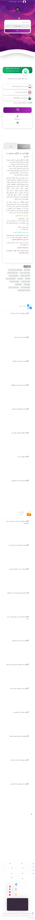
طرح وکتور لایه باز (25, 281)
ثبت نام (20, 2)
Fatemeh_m (16, 98)
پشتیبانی (29, 873)
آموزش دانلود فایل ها (16, 873)
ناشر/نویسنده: (23, 98)
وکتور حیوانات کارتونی (13, 272)
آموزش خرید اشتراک (17, 868)
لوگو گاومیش (18, 284)
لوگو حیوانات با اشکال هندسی (15, 269)
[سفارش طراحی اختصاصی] (17, 95)
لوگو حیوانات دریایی (25, 287)
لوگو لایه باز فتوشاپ (25, 275)
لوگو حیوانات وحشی (10, 278)
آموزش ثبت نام (17, 864)
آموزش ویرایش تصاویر (17, 879)
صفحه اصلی (29, 864)
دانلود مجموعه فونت (5, 873)
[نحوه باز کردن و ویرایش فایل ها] (17, 89)
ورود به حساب (12, 2)
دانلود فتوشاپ (5, 864)
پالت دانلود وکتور (6, 878)
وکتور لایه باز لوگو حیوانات (24, 290)
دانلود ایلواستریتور (4, 868)
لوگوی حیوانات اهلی (14, 281)
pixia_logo (27, 269)
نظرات (11, 147)
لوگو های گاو (27, 284)
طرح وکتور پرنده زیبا (13, 287)
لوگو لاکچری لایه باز (13, 275)
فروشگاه (30, 870)
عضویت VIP (28, 867)
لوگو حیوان (20, 278)
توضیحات (24, 147)
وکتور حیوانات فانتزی (25, 272)
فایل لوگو (27, 278)
